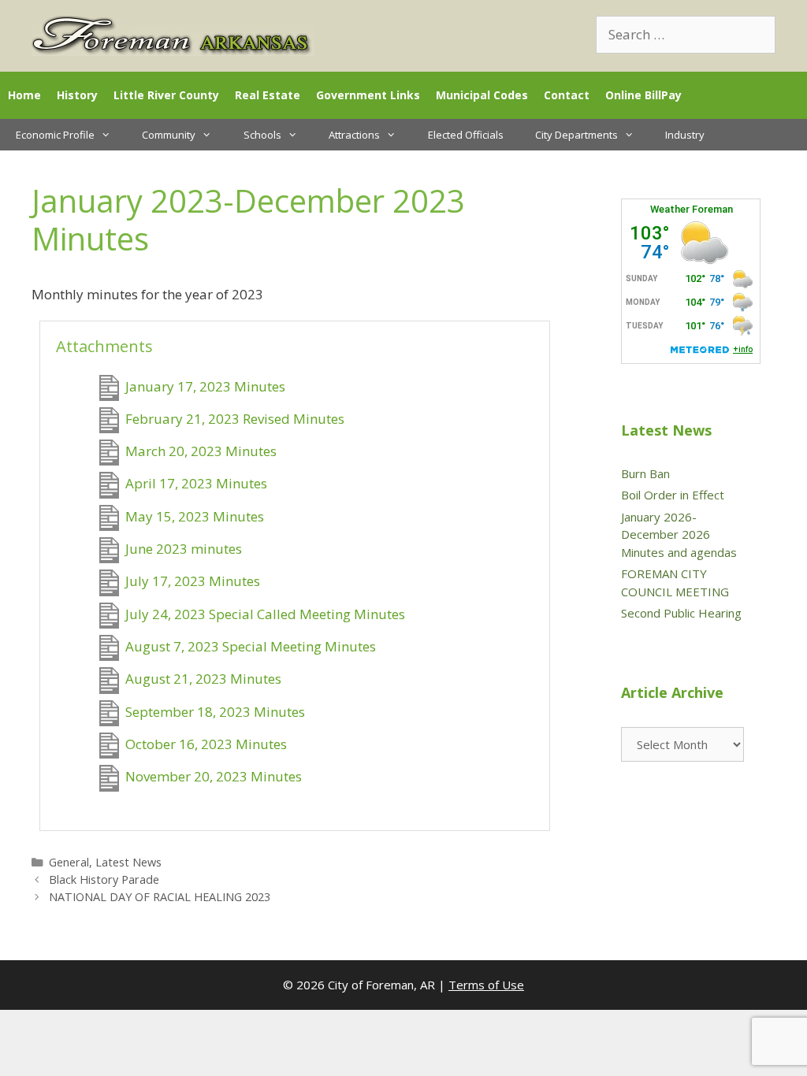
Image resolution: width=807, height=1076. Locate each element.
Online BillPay (643, 94)
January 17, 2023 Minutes (205, 386)
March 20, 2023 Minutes (201, 451)
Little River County (166, 94)
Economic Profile (55, 135)
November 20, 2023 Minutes (213, 777)
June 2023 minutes (183, 549)
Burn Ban (645, 473)
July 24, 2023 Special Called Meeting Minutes (265, 614)
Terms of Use (486, 985)
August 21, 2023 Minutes (203, 679)
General (69, 862)
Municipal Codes (482, 94)
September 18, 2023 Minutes (215, 712)
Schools (262, 135)
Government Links (368, 94)
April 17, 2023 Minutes (196, 484)
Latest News (128, 862)
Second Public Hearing (681, 613)
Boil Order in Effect (672, 495)
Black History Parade (104, 879)
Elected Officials (466, 135)
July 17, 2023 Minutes (192, 582)
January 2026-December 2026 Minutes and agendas (679, 534)
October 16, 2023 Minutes (206, 744)
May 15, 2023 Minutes (194, 516)
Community (168, 135)
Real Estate (267, 94)
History (77, 94)
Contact (566, 94)
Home (24, 94)
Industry (685, 135)
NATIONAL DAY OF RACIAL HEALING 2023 (159, 896)
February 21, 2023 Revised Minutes (234, 419)
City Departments (576, 135)
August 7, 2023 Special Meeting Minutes (250, 646)
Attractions (354, 135)
